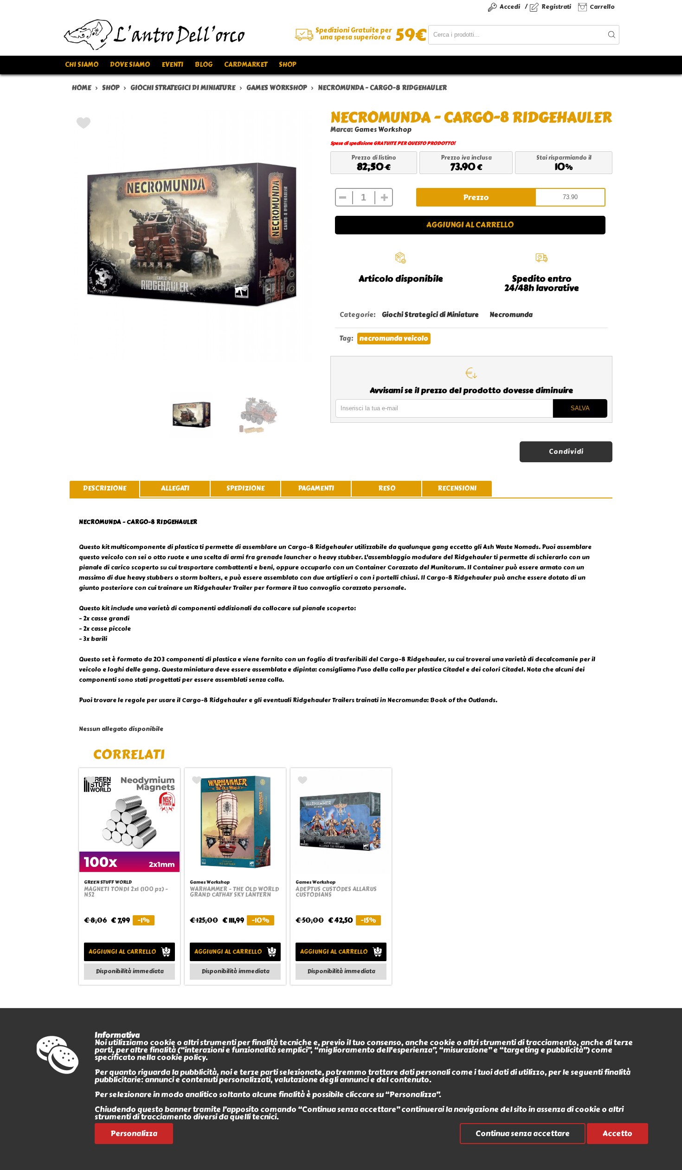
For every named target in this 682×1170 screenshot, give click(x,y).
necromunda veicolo (394, 338)
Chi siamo (81, 65)
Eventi (172, 65)
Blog (203, 65)
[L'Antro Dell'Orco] (202, 35)
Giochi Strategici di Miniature (430, 315)
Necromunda (511, 315)
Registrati (556, 6)
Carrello (602, 6)
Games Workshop (383, 130)
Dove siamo (130, 65)
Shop (287, 65)
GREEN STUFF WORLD (108, 882)
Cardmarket (245, 65)
